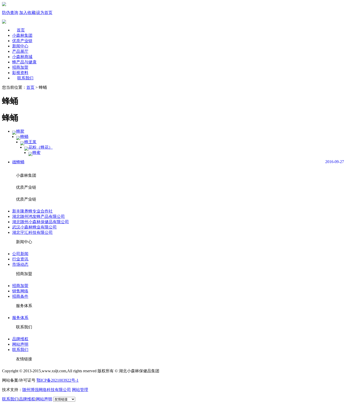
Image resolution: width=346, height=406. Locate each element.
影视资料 (20, 72)
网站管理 (80, 389)
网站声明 (20, 344)
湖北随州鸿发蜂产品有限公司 (38, 216)
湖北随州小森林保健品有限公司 (40, 222)
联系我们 (25, 78)
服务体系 (20, 317)
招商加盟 (20, 67)
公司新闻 (20, 254)
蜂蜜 (36, 152)
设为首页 (44, 12)
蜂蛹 (24, 136)
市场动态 (20, 264)
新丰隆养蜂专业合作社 (32, 211)
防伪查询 (10, 12)
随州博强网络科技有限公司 (46, 389)
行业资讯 (20, 259)
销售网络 (20, 291)
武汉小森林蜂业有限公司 (34, 227)
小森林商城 (22, 57)
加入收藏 (27, 12)
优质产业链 (22, 41)
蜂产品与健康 (24, 62)
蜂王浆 (30, 142)
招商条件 (20, 296)
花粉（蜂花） (40, 147)
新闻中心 (20, 46)
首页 (21, 30)
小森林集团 (22, 35)
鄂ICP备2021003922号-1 (57, 380)
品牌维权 (20, 339)
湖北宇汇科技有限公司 (32, 232)
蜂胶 (20, 131)
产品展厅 (20, 51)
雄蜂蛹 (18, 162)
